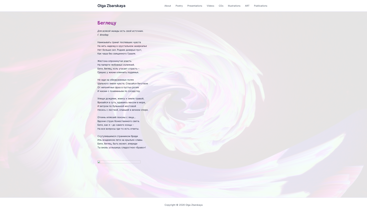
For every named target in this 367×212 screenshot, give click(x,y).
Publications (260, 5)
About (167, 5)
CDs (221, 5)
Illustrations (234, 5)
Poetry (179, 5)
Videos (210, 5)
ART (247, 5)
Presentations (194, 5)
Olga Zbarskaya (111, 5)
